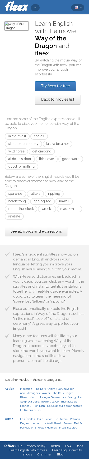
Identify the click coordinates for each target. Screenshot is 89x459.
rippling (54, 193)
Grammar (44, 454)
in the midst (17, 136)
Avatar (46, 393)
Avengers (33, 393)
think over (46, 159)
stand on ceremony (23, 144)
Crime (9, 419)
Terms (55, 446)
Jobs (79, 446)
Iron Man (39, 405)
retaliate (14, 216)
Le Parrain (61, 419)
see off (39, 136)
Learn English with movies (28, 450)
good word (71, 159)
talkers (35, 193)
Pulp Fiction (44, 419)
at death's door (19, 159)
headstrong (17, 201)
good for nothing (21, 166)
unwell (64, 201)
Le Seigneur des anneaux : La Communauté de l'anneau (50, 401)
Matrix (34, 397)
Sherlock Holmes (46, 427)
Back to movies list (57, 99)
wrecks (47, 209)
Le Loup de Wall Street (46, 423)
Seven (68, 423)
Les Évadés (27, 419)
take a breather (57, 144)
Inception (26, 388)
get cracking (41, 151)
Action (9, 388)
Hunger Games (50, 397)
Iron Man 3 (69, 397)
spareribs (15, 193)
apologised (42, 201)
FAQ (68, 446)
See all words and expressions (36, 231)
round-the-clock (21, 209)
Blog (60, 454)
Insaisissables (68, 427)
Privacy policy (35, 446)
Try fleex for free (55, 86)
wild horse (16, 151)
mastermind (69, 209)
